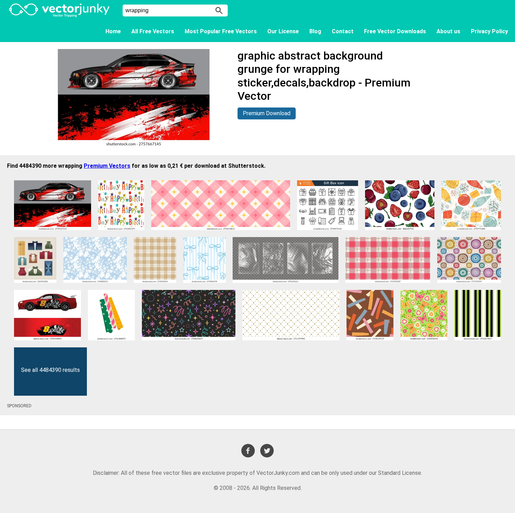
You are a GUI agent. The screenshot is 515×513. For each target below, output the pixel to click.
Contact (342, 31)
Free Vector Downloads (395, 31)
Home (113, 31)
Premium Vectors (107, 165)
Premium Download (266, 113)
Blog (315, 31)
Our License (283, 31)
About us (448, 31)
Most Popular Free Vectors (221, 31)
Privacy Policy (489, 31)
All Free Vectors (152, 31)
